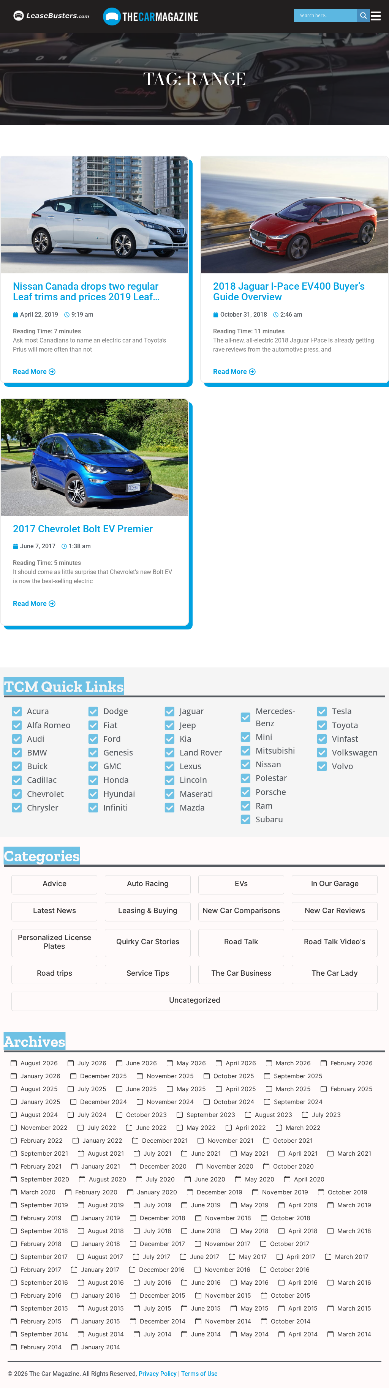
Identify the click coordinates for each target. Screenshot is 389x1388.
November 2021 (230, 1140)
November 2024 (170, 1102)
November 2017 (227, 1244)
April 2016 (303, 1282)
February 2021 (41, 1166)
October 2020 (293, 1166)
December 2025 (103, 1076)
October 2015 (290, 1295)
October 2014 (290, 1321)
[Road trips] (54, 974)
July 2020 (160, 1179)
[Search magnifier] (363, 15)
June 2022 (151, 1127)
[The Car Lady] (334, 974)
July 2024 (91, 1114)
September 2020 (45, 1179)
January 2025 (40, 1102)
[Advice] (54, 884)
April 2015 (303, 1308)
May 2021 (254, 1153)
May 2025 (191, 1089)
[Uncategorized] (194, 1001)
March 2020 (38, 1192)
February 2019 (41, 1218)
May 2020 (259, 1179)
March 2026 (293, 1063)
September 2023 (211, 1114)
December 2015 (162, 1295)
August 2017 (105, 1256)
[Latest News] (54, 911)
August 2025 (39, 1089)
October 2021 (293, 1140)
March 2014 (354, 1334)
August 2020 (107, 1179)
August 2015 (106, 1308)
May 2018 (254, 1231)
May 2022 (201, 1127)
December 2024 (103, 1102)
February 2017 (41, 1269)
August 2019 (106, 1205)
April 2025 (241, 1089)
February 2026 (351, 1063)
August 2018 (106, 1231)
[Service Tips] (147, 974)
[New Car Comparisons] (241, 911)
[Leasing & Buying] (147, 911)
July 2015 (157, 1308)
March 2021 (354, 1153)
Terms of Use (199, 1373)
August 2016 (106, 1282)
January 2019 (100, 1218)
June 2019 (206, 1205)
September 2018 (44, 1231)
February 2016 (41, 1295)
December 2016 (162, 1269)
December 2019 (219, 1192)
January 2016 (100, 1295)
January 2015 (100, 1321)
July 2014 (157, 1334)
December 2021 (165, 1140)
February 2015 (41, 1321)
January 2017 (100, 1269)
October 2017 (289, 1244)
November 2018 (228, 1218)
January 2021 (100, 1166)
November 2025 (170, 1076)
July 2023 (326, 1114)
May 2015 (254, 1308)
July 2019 (157, 1205)
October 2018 (290, 1218)
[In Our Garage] (334, 884)
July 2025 (91, 1089)
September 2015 (44, 1308)
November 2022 (44, 1127)
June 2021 (206, 1153)
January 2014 (100, 1347)
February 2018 (41, 1244)
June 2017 (204, 1256)
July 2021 (157, 1153)
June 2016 (206, 1282)
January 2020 (157, 1192)
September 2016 (44, 1282)
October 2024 (233, 1102)
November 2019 (285, 1192)
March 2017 (351, 1256)
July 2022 (101, 1127)
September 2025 (298, 1076)
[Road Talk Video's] (334, 943)
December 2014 (162, 1321)
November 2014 (228, 1321)
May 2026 (191, 1063)
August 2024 (39, 1114)
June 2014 (206, 1334)
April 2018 (303, 1231)
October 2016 (290, 1269)
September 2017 (44, 1256)
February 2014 (41, 1347)
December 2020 (163, 1166)
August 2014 (106, 1334)
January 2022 (102, 1140)
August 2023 (273, 1114)
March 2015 (354, 1308)
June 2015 (206, 1308)
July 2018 (157, 1231)
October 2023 (146, 1114)
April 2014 (303, 1334)
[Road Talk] (241, 943)
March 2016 (354, 1282)
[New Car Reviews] (334, 911)
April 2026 (241, 1063)
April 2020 (309, 1179)
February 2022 (42, 1140)
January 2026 (40, 1076)
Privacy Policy (158, 1373)
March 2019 (354, 1205)
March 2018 (354, 1231)
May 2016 (254, 1282)
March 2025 (293, 1089)
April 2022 (251, 1127)
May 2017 (253, 1256)
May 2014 (254, 1334)
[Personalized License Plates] (54, 943)
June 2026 (141, 1063)
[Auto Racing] (147, 884)
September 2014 (44, 1334)
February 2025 (351, 1089)
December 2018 (162, 1218)
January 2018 (100, 1244)
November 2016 (227, 1269)
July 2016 (157, 1282)
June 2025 (141, 1089)
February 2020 (96, 1192)
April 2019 (303, 1205)
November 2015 (228, 1295)
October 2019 (347, 1192)
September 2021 (44, 1153)
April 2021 (303, 1153)
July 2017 (156, 1256)
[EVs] (241, 884)
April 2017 (300, 1256)
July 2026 (91, 1063)
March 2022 (303, 1127)
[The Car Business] (241, 974)
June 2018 (206, 1231)
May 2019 (254, 1205)
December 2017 (162, 1244)
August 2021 (106, 1153)
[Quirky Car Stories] (147, 943)
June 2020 (209, 1179)
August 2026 (39, 1063)
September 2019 (44, 1205)
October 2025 (233, 1076)
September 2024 (298, 1102)
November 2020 (229, 1166)
